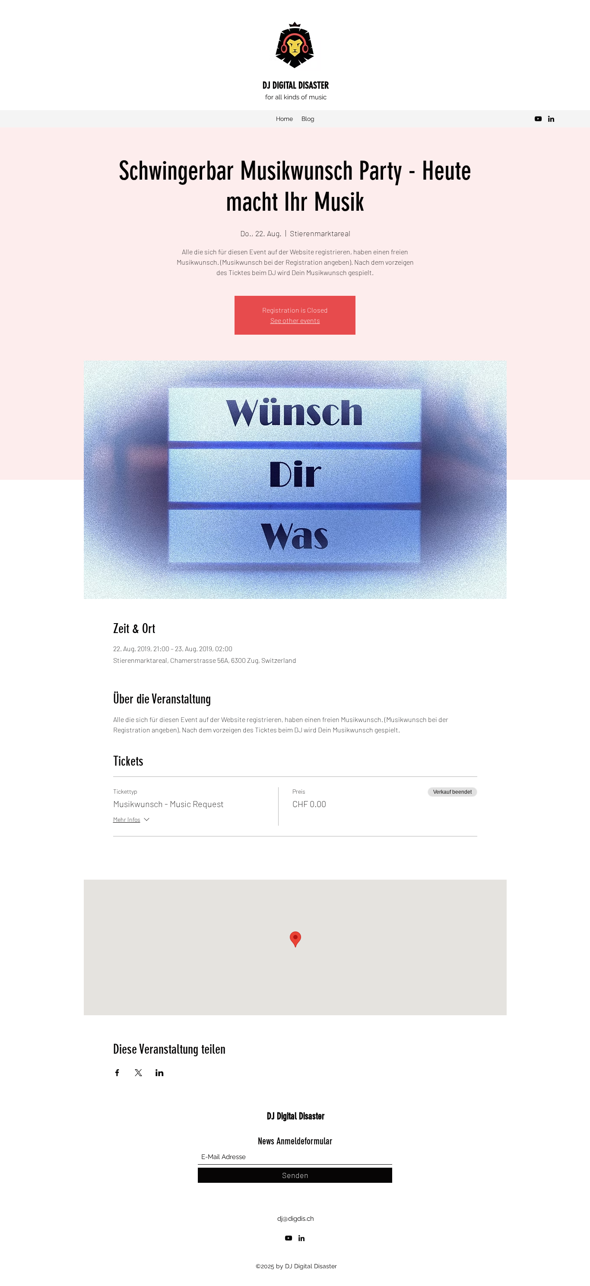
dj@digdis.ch (295, 1219)
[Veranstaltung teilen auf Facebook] (117, 1072)
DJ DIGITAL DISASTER (296, 85)
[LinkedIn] (551, 118)
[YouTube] (538, 118)
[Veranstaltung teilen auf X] (138, 1072)
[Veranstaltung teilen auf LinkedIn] (159, 1072)
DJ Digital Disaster (296, 1116)
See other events (295, 320)
